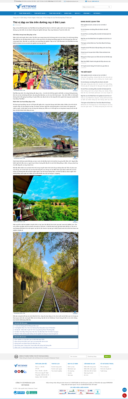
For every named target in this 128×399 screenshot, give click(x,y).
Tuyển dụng (103, 371)
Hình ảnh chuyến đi (105, 369)
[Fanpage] (15, 371)
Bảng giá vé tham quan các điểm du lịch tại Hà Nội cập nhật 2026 (96, 57)
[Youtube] (19, 371)
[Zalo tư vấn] (124, 390)
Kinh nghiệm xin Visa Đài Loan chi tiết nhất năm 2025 (29, 339)
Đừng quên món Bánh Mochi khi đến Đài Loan (27, 343)
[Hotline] (124, 395)
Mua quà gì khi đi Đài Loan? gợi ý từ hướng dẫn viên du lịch (31, 341)
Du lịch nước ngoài (56, 369)
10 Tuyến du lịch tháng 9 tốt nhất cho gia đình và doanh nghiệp (95, 66)
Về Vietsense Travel (107, 363)
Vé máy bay (71, 371)
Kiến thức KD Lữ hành (90, 371)
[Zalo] (25, 371)
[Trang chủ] (15, 13)
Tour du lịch (55, 363)
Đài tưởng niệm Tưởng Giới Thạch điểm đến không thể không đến (33, 345)
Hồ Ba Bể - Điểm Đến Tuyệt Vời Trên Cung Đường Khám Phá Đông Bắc (35, 329)
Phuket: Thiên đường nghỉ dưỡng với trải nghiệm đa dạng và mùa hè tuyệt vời (36, 333)
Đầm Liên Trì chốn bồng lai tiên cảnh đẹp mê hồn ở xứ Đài (31, 347)
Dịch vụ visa (71, 366)
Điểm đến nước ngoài (90, 369)
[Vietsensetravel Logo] (20, 365)
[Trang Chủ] (25, 6)
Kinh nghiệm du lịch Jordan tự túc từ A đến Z (93, 24)
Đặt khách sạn (72, 369)
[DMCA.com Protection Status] (97, 391)
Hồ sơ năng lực (104, 366)
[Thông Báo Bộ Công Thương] (19, 392)
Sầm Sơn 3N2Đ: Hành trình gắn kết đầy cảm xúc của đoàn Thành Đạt (95, 62)
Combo (70, 373)
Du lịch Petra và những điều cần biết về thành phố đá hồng (96, 34)
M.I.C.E (86, 375)
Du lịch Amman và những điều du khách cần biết (94, 29)
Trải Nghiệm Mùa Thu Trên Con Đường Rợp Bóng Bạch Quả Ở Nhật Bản (35, 327)
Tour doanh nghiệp (56, 371)
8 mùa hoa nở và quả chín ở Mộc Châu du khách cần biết (95, 52)
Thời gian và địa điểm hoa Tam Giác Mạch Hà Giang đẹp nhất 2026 (95, 43)
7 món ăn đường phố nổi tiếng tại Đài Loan (27, 325)
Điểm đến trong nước (90, 366)
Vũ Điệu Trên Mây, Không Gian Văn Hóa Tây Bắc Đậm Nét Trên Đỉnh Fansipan (36, 331)
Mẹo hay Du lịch (88, 373)
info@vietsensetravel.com (72, 1)
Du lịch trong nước (56, 366)
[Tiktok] (22, 371)
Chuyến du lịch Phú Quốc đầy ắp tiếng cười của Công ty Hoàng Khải (96, 48)
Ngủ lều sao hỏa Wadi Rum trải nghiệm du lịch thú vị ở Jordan (96, 39)
